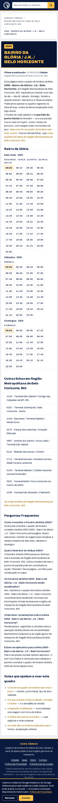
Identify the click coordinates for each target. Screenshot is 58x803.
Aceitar (26, 798)
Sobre (33, 760)
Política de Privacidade (16, 764)
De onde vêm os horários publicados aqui (28, 725)
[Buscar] (50, 5)
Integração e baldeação (20, 708)
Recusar (10, 798)
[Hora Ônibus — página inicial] (7, 5)
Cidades (15, 760)
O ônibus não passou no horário (23, 717)
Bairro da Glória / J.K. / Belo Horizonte (24, 57)
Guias (24, 760)
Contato (43, 760)
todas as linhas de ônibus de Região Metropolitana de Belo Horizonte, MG (28, 137)
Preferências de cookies (41, 764)
